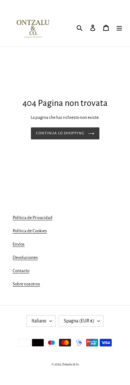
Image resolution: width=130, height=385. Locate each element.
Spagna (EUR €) (79, 320)
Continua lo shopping (60, 133)
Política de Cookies (30, 231)
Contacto (21, 270)
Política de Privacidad (32, 217)
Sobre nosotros (26, 284)
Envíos (19, 244)
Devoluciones (25, 257)
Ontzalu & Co (70, 364)
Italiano (39, 320)
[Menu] (119, 27)
